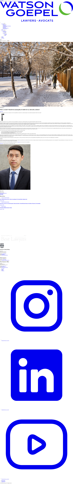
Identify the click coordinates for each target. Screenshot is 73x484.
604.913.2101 (3, 266)
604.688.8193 (3, 254)
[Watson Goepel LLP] (36, 21)
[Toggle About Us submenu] (4, 30)
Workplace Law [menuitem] (5, 28)
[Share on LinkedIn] (2, 117)
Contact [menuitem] (2, 37)
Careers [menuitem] (4, 33)
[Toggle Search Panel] (1, 39)
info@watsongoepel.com (5, 267)
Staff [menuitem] (5, 35)
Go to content (1, 0)
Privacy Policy (3, 480)
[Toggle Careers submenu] (5, 33)
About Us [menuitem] (3, 30)
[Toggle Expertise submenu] (4, 23)
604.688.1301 (4, 253)
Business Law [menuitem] (4, 24)
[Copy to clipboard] (3, 114)
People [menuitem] (2, 29)
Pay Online (3, 268)
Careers (2, 269)
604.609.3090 (4, 259)
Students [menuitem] (6, 34)
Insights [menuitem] (2, 36)
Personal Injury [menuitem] (5, 26)
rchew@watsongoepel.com (3, 193)
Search (8, 40)
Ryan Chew (1, 111)
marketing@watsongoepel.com (5, 260)
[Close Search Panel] (0, 41)
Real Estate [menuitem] (4, 27)
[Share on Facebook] (2, 120)
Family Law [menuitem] (4, 25)
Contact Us (3, 270)
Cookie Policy (3, 481)
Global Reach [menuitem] (4, 31)
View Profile (1, 194)
